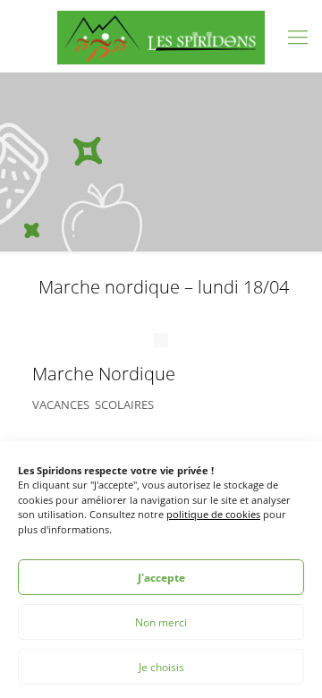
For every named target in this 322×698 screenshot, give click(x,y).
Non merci (161, 622)
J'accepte (161, 577)
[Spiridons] (161, 36)
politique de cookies (213, 514)
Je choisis (161, 667)
